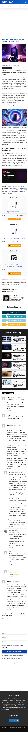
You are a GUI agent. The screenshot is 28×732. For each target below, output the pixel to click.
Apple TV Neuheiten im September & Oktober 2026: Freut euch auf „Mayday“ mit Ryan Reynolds (19, 384)
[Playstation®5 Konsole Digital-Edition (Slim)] (14, 235)
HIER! (20, 658)
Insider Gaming (10, 291)
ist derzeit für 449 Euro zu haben (19, 188)
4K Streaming (16, 345)
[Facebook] (10, 720)
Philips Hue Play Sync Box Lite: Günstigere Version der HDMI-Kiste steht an (19, 375)
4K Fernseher (16, 336)
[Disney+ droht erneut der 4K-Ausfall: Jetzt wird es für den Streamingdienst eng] (7, 347)
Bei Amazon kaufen (15, 219)
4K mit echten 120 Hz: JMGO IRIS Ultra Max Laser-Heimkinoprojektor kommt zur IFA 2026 (19, 357)
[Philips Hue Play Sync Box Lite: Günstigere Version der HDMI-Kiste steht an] (7, 374)
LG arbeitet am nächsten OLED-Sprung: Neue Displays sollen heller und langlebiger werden (19, 366)
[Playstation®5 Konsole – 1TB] (14, 208)
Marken (14, 371)
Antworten (9, 410)
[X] (13, 720)
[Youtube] (17, 720)
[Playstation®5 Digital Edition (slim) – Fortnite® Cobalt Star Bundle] (14, 261)
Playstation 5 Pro (13, 289)
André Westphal (6, 65)
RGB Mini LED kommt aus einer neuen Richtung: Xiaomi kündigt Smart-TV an (19, 340)
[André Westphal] (6, 298)
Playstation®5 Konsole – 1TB (14, 211)
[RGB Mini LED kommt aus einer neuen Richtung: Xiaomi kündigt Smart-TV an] (7, 339)
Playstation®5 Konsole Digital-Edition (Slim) (14, 238)
